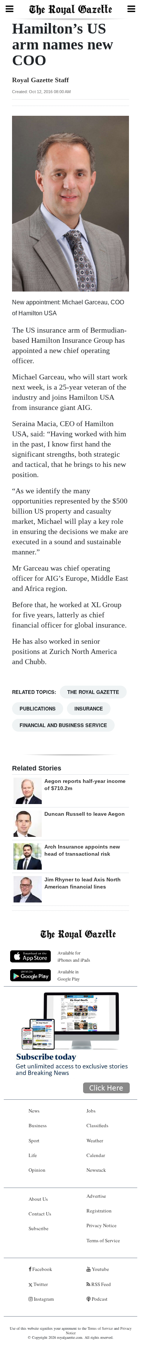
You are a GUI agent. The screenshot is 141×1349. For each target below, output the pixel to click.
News (34, 1110)
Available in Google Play (69, 975)
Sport (34, 1140)
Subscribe (39, 1228)
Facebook (41, 1269)
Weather (94, 1140)
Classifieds (97, 1125)
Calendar (95, 1155)
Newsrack (96, 1169)
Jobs (91, 1110)
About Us (38, 1199)
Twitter (40, 1284)
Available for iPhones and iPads (74, 956)
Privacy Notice (101, 1225)
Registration (99, 1210)
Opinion (37, 1169)
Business (38, 1125)
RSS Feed (100, 1284)
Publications (38, 708)
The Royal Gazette (93, 691)
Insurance (88, 708)
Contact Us (40, 1213)
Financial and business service (63, 725)
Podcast (99, 1298)
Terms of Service (103, 1240)
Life (33, 1155)
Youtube (100, 1269)
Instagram (43, 1298)
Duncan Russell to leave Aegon (84, 814)
